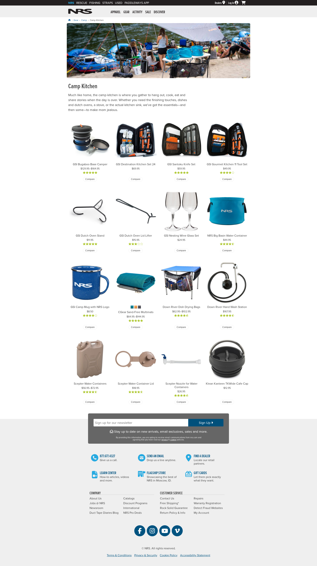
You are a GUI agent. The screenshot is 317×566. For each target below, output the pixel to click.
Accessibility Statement (195, 555)
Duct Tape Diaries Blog (104, 513)
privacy (164, 439)
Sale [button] (148, 11)
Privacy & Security (145, 555)
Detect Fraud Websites (208, 508)
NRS (71, 3)
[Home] (69, 20)
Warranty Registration (207, 503)
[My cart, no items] (245, 3)
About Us (95, 498)
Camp (84, 20)
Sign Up (205, 422)
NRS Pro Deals (132, 513)
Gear (76, 20)
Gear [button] (126, 11)
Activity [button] (137, 11)
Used (118, 3)
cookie (173, 439)
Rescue (81, 3)
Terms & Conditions (119, 555)
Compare (90, 179)
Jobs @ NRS (97, 503)
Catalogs (128, 498)
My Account (201, 513)
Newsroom (96, 508)
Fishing (94, 3)
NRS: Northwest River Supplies (80, 11)
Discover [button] (159, 11)
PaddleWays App (137, 3)
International (131, 508)
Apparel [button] (116, 11)
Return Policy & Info (172, 513)
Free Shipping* (169, 503)
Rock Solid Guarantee (174, 508)
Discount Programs (135, 503)
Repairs (198, 498)
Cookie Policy (168, 555)
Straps (107, 3)
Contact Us (167, 498)
